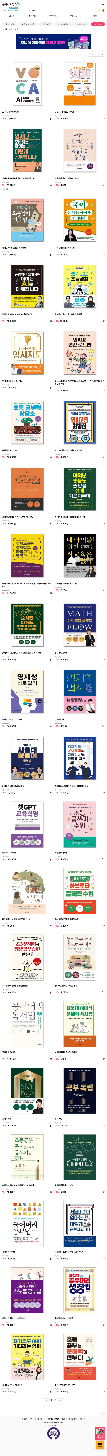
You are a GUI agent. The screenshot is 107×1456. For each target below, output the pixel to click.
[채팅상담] (100, 1444)
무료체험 (73, 16)
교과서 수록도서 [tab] (64, 24)
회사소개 (24, 1419)
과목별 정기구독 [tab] (28, 24)
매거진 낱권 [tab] (9, 24)
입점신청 (82, 1419)
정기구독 (32, 16)
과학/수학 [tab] (46, 24)
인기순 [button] (91, 54)
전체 (5, 29)
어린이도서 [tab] (82, 24)
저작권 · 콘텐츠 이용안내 (37, 1419)
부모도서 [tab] (98, 24)
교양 (16, 29)
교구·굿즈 (53, 16)
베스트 (11, 16)
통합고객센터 (73, 1419)
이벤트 (94, 16)
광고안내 (64, 1419)
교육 (10, 29)
